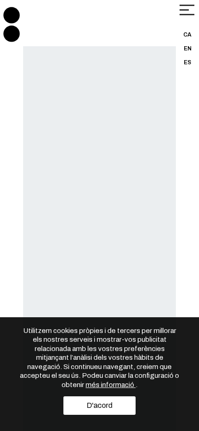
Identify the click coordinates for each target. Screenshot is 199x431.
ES (187, 62)
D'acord (99, 405)
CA (187, 34)
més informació (111, 384)
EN (188, 48)
